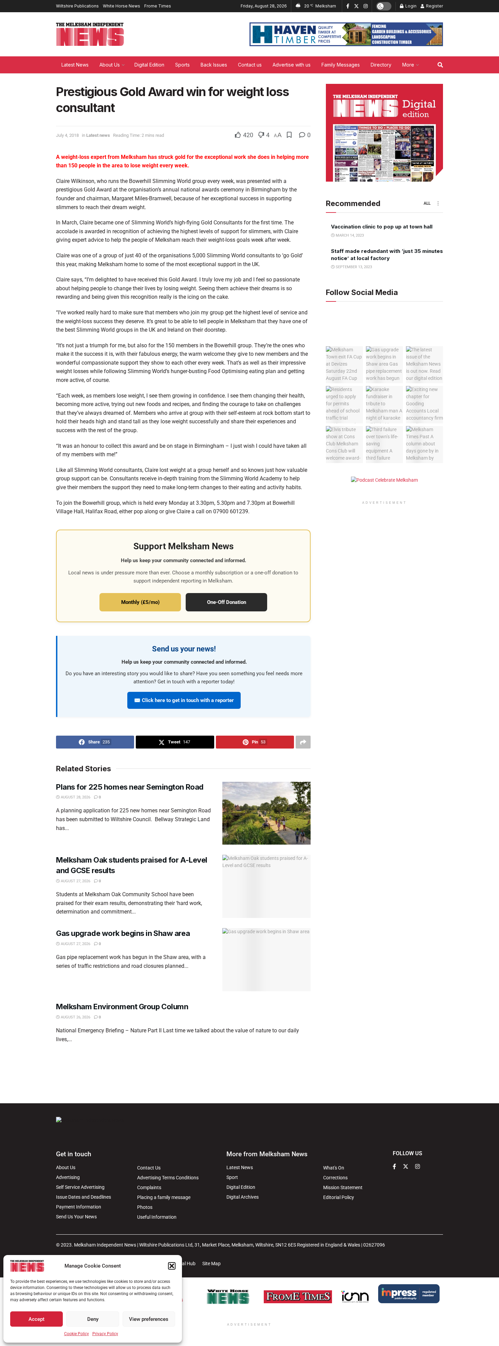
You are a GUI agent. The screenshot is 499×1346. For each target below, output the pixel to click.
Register (434, 5)
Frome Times (157, 5)
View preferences (148, 1319)
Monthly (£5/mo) (140, 602)
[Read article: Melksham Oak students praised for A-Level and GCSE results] (266, 886)
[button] (171, 1265)
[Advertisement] (249, 1072)
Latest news (98, 135)
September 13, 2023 (353, 267)
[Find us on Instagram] (366, 6)
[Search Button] (440, 64)
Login (410, 5)
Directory (381, 65)
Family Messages (340, 65)
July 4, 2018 (67, 135)
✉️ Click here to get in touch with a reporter (184, 700)
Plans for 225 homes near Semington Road (130, 786)
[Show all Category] (438, 203)
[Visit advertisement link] (346, 34)
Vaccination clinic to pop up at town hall (381, 226)
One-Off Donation (226, 602)
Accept (36, 1319)
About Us (109, 65)
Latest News (75, 65)
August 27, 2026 (75, 881)
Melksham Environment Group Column (122, 1006)
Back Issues (214, 65)
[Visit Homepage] (90, 34)
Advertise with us (292, 65)
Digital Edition (149, 65)
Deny (92, 1319)
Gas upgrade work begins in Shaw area (123, 933)
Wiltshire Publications (77, 5)
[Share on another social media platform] (303, 742)
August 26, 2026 (75, 1017)
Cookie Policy (76, 1333)
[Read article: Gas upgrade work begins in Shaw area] (266, 959)
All (427, 203)
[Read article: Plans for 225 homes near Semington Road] (266, 813)
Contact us (250, 65)
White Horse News (121, 5)
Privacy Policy (105, 1333)
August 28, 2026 (75, 797)
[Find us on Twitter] (356, 6)
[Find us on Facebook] (347, 6)
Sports (182, 65)
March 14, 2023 (349, 235)
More (408, 65)
